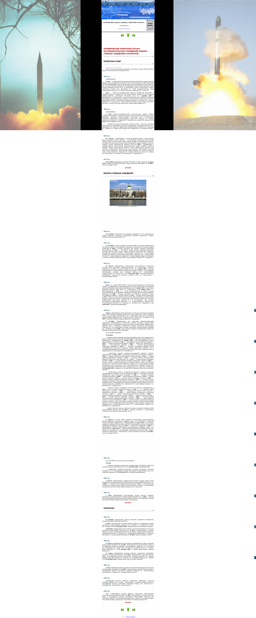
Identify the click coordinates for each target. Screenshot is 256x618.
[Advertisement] (128, 41)
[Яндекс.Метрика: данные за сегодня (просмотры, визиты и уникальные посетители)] (129, 617)
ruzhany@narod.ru (126, 28)
